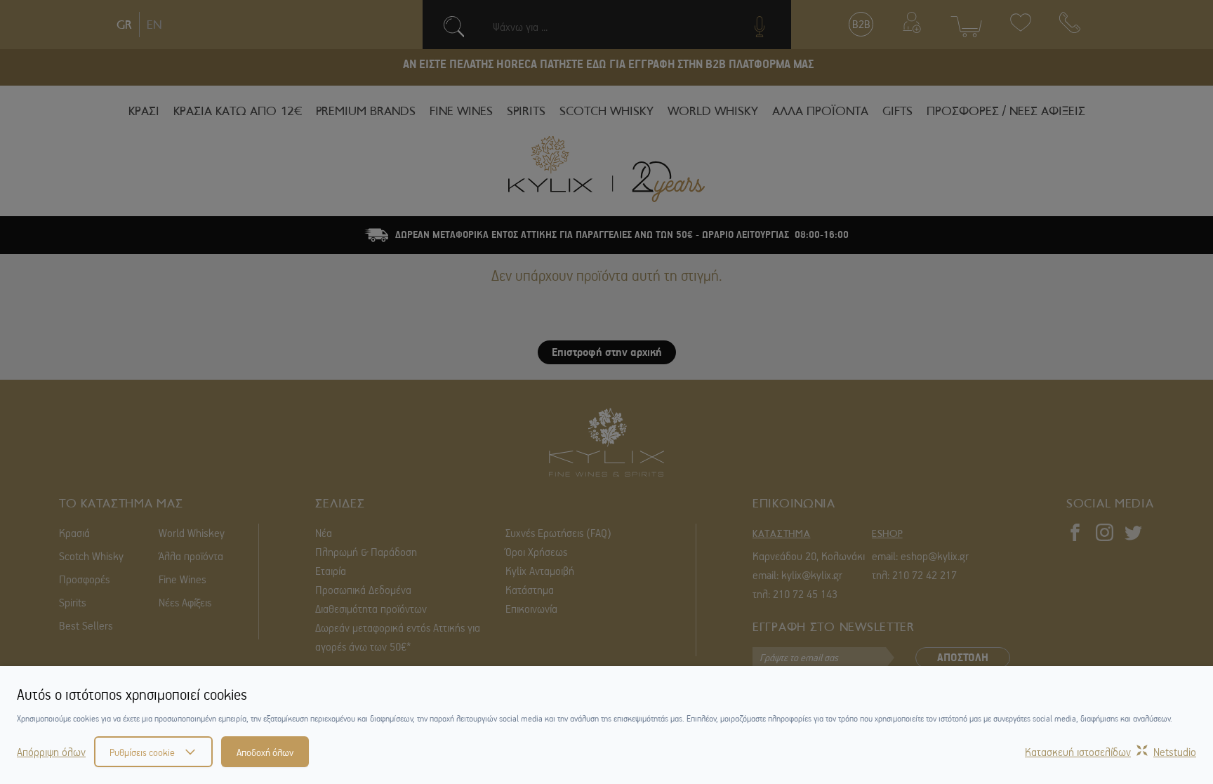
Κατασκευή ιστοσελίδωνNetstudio (1110, 752)
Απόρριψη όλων (51, 752)
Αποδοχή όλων (265, 751)
